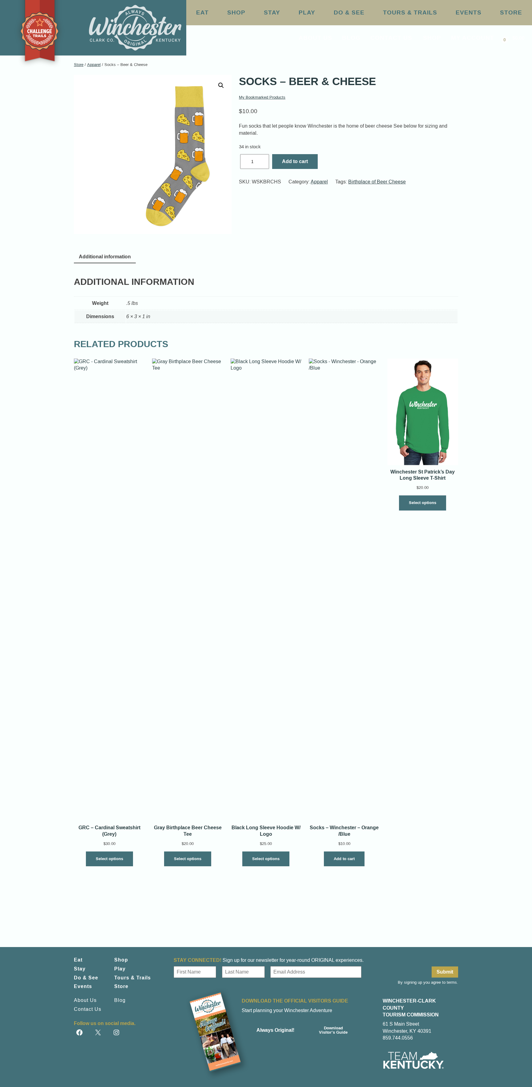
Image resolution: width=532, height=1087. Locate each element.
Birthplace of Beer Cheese (377, 181)
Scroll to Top (497, 1069)
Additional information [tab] (105, 256)
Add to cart (295, 161)
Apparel (94, 64)
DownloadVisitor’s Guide (333, 1030)
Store (78, 64)
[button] (221, 85)
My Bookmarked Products (262, 97)
